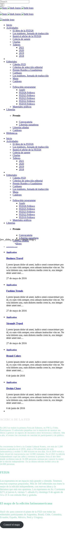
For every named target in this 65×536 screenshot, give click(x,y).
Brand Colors (13, 355)
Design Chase (13, 388)
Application (11, 252)
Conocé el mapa (12, 524)
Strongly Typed (14, 323)
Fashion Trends (14, 291)
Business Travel (14, 258)
